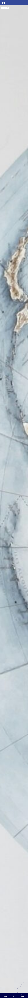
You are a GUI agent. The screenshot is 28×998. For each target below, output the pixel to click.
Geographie (5, 8)
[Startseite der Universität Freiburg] (3, 3)
